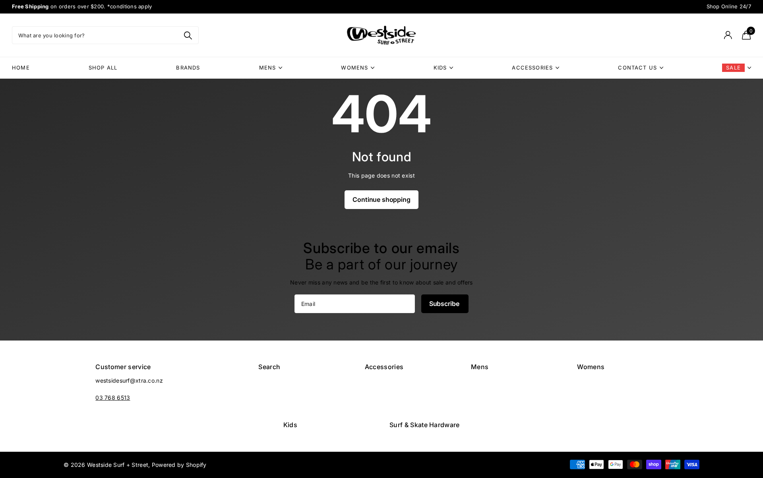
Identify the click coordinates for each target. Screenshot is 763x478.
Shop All (103, 67)
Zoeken (188, 35)
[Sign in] (728, 35)
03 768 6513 (112, 397)
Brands (188, 67)
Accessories (532, 67)
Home (21, 67)
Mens (267, 67)
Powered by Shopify (179, 464)
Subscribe (445, 304)
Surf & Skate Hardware (424, 425)
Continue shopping (381, 199)
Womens (354, 67)
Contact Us (637, 67)
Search (269, 367)
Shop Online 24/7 (729, 6)
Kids (440, 67)
